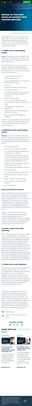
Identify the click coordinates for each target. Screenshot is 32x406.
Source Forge (5, 234)
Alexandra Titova (14, 33)
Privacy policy (12, 403)
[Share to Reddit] (22, 325)
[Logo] (8, 2)
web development (10, 311)
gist (24, 218)
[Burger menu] (2, 2)
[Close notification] (24, 401)
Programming (27, 33)
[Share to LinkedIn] (17, 325)
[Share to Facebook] (14, 324)
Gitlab (15, 269)
